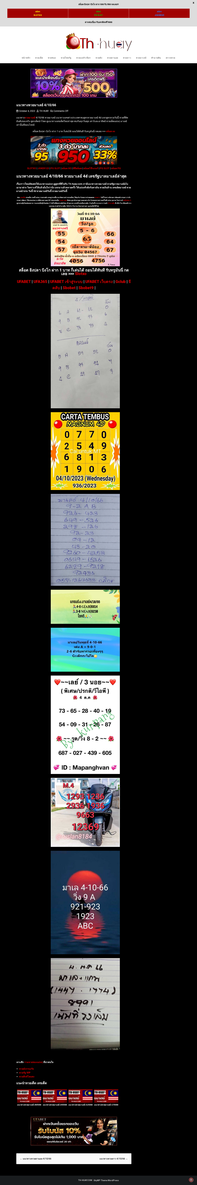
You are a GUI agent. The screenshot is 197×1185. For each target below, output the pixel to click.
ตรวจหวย (170, 58)
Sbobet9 (86, 288)
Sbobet (69, 288)
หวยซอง (52, 58)
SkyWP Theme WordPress (106, 1180)
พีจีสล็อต (77, 168)
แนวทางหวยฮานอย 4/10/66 (35, 1158)
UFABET (24, 281)
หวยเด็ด (39, 58)
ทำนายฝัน (156, 58)
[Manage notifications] (191, 1180)
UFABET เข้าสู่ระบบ (66, 281)
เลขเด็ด (22, 197)
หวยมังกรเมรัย (26, 1068)
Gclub (121, 281)
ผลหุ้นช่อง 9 (127, 200)
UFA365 (40, 281)
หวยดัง (99, 58)
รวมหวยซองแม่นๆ (33, 1062)
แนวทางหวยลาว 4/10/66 (114, 1158)
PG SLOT (55, 168)
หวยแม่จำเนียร (83, 58)
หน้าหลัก (26, 58)
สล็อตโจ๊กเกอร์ (91, 168)
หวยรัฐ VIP (24, 1072)
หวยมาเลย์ (141, 58)
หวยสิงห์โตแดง (26, 1076)
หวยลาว (127, 58)
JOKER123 (43, 168)
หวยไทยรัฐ (66, 58)
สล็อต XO (66, 168)
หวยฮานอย (112, 58)
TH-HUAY (44, 111)
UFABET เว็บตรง (99, 281)
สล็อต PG (116, 168)
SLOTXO (31, 168)
